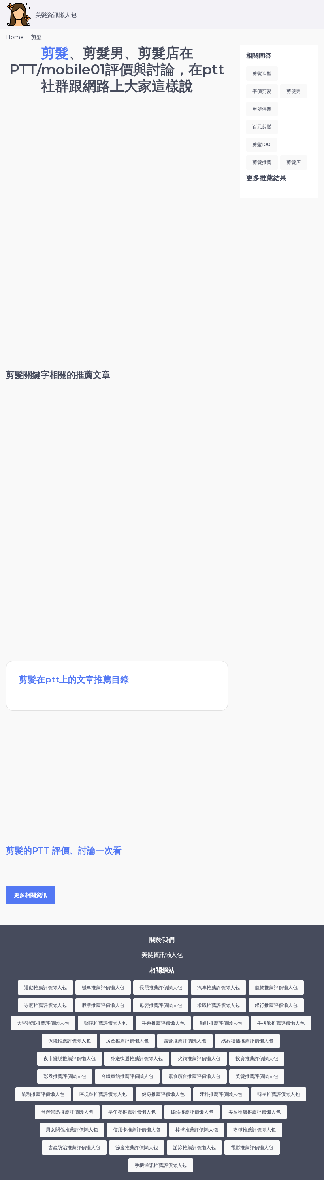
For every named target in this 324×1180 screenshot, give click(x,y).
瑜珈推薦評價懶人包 (43, 1094)
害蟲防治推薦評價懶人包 (74, 1147)
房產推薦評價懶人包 (127, 1041)
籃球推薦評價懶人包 (254, 1130)
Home (15, 37)
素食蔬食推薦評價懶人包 (194, 1076)
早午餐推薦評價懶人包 (132, 1112)
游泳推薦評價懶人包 (194, 1147)
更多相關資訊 (30, 895)
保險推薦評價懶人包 (69, 1041)
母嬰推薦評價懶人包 (160, 1005)
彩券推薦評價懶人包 (64, 1076)
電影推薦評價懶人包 (252, 1147)
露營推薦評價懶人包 (185, 1041)
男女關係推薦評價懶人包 (72, 1130)
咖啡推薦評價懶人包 (221, 1023)
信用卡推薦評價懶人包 (136, 1130)
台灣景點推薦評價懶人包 (67, 1112)
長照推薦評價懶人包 (160, 987)
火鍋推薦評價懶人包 (199, 1058)
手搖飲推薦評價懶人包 (281, 1023)
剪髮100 (261, 144)
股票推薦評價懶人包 (103, 1005)
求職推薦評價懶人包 (218, 1005)
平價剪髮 (261, 91)
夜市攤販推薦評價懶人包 (69, 1058)
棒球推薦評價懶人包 (196, 1130)
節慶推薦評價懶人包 (136, 1147)
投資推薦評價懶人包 (256, 1058)
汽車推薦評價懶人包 (218, 987)
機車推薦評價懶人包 (103, 987)
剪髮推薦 (261, 162)
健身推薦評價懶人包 (163, 1094)
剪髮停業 (261, 109)
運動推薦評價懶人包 (45, 987)
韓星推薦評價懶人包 (278, 1094)
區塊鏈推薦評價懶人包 (103, 1094)
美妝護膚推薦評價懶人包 (254, 1112)
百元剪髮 (261, 127)
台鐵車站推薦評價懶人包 (127, 1076)
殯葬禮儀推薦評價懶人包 (247, 1041)
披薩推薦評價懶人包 (192, 1112)
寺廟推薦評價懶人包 (45, 1005)
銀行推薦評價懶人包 (276, 1005)
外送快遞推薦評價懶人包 (137, 1058)
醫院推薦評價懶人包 (105, 1023)
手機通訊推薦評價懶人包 (161, 1165)
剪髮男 (293, 91)
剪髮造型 (261, 73)
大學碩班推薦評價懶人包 (43, 1023)
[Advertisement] (117, 168)
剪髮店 (293, 162)
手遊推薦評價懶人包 (163, 1023)
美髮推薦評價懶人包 (256, 1076)
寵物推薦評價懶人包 (276, 987)
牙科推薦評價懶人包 (221, 1094)
